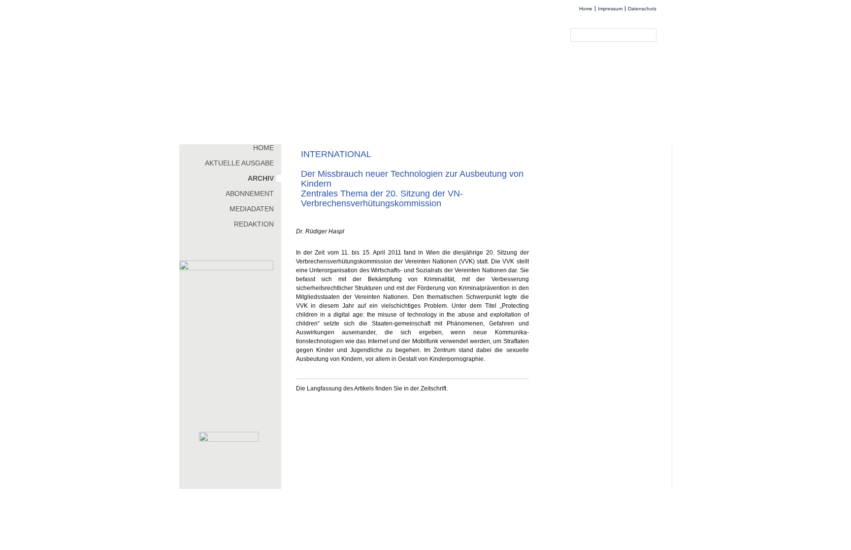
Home (585, 8)
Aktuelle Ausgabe (239, 163)
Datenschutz (642, 8)
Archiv (261, 178)
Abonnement (250, 193)
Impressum (610, 8)
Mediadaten (251, 208)
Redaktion (254, 224)
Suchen (651, 35)
